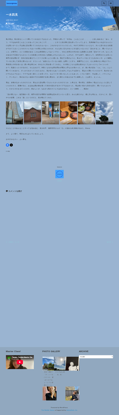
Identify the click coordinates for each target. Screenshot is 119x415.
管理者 (59, 181)
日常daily (11, 23)
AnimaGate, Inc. (72, 410)
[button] (48, 372)
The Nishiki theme (47, 410)
